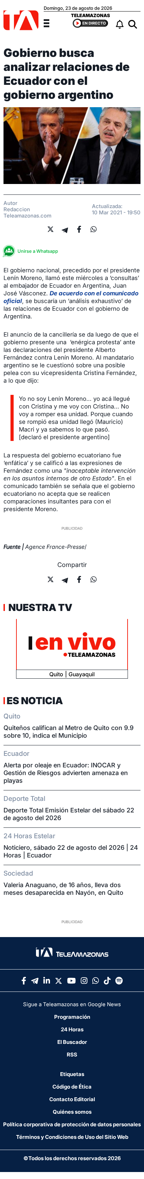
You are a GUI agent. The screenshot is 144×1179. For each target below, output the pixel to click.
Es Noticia (35, 701)
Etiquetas (72, 1074)
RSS (72, 1054)
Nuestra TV (39, 607)
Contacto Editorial (72, 1099)
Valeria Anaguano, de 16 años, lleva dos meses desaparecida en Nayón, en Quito (63, 888)
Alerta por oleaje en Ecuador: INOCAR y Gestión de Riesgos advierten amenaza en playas (65, 772)
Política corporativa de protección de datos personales (72, 1124)
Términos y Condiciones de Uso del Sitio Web (72, 1137)
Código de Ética (72, 1086)
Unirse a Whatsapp (37, 251)
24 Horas (72, 1029)
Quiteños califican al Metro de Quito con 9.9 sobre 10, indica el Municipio (68, 731)
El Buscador (72, 1042)
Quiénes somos (72, 1111)
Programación (72, 1017)
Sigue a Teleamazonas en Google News (72, 1004)
